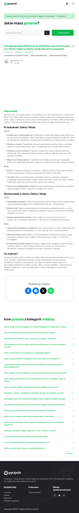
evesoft (35, 509)
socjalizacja (18, 52)
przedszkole (29, 52)
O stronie (7, 492)
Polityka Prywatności (11, 501)
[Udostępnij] (72, 47)
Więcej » (69, 453)
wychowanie (8, 52)
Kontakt (6, 495)
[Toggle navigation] (73, 4)
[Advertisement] (39, 86)
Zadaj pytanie (63, 33)
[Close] (72, 16)
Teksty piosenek (34, 492)
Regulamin (8, 498)
